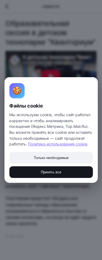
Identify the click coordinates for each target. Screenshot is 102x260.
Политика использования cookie (57, 144)
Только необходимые (51, 158)
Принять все (51, 172)
